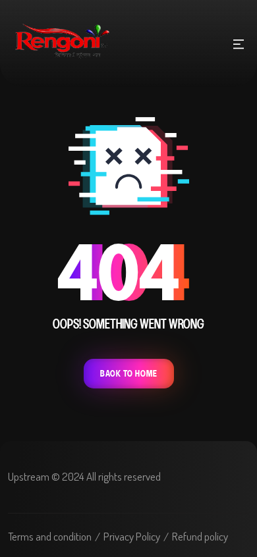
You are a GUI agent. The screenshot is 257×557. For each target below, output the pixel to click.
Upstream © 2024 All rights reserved (84, 476)
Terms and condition (50, 536)
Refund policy (200, 536)
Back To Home (128, 373)
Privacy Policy (131, 536)
